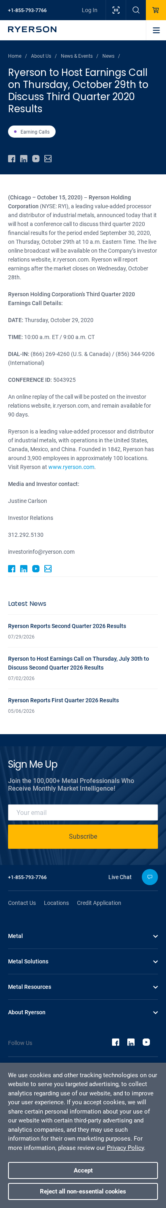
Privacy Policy (125, 1147)
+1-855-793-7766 (27, 10)
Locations (56, 903)
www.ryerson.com (71, 467)
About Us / (44, 56)
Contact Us (22, 903)
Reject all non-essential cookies (83, 1191)
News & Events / (79, 56)
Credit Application (99, 903)
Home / (17, 56)
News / (111, 56)
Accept (83, 1170)
